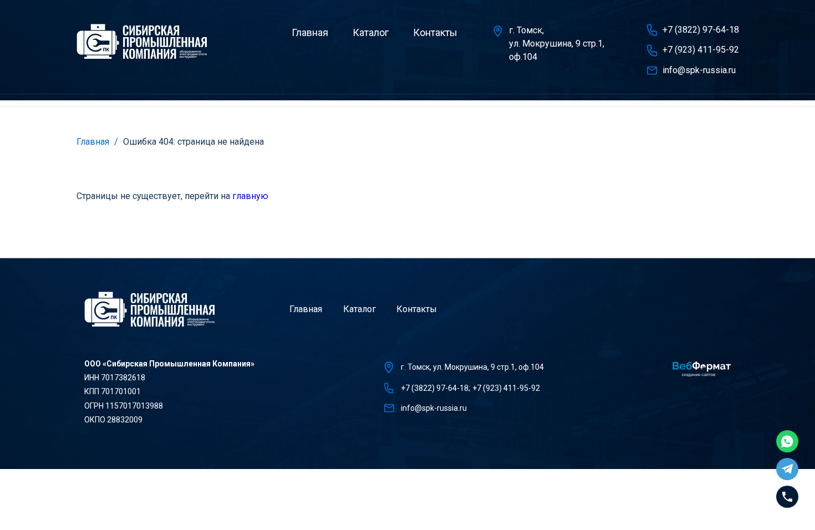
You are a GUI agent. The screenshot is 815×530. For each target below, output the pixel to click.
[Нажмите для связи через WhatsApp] (787, 441)
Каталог (371, 32)
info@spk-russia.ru (699, 70)
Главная (310, 32)
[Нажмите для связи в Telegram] (787, 469)
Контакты (435, 32)
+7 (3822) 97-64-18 (701, 29)
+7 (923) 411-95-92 (701, 49)
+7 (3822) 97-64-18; (435, 388)
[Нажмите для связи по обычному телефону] (787, 497)
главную (250, 196)
